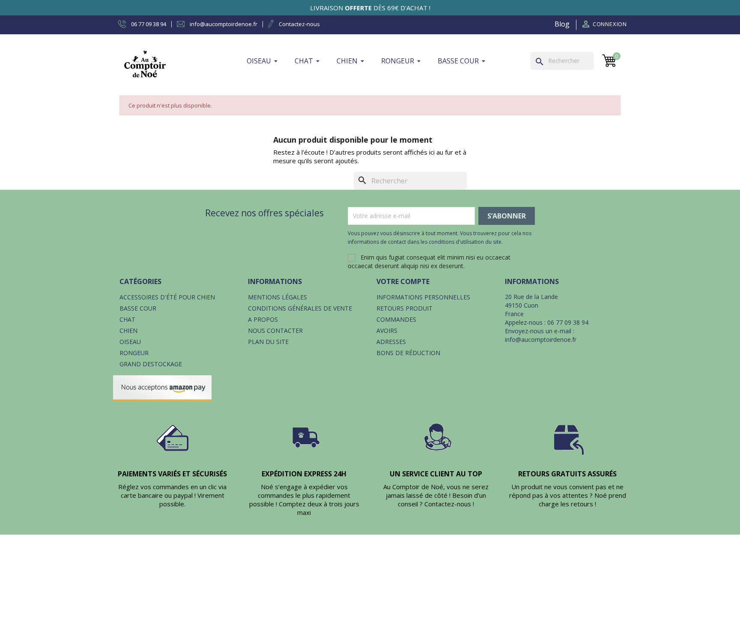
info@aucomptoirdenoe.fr (540, 339)
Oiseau (130, 342)
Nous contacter (275, 330)
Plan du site (268, 342)
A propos (263, 319)
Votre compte (403, 281)
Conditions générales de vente (300, 308)
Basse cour (137, 308)
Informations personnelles (423, 297)
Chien (128, 330)
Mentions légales (277, 297)
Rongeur (134, 353)
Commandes (396, 319)
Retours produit (404, 308)
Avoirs (386, 330)
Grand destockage (150, 364)
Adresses (391, 342)
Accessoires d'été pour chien (167, 297)
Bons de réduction (408, 353)
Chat (127, 319)
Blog (562, 24)
